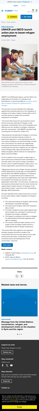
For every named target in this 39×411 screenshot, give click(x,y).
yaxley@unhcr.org (27, 253)
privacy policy (14, 400)
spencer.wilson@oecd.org (13, 259)
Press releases (11, 22)
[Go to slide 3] (22, 335)
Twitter (7, 365)
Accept (19, 407)
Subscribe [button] (6, 381)
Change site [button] (26, 2)
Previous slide (3, 303)
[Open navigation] (2, 11)
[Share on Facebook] (21, 276)
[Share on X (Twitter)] (17, 276)
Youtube (11, 365)
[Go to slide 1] (18, 335)
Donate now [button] (7, 352)
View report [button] (7, 245)
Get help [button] (27, 17)
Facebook (2, 365)
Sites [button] (36, 11)
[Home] (11, 10)
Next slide (36, 303)
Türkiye (23, 6)
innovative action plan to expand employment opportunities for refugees (19, 103)
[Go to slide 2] (20, 335)
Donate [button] (33, 11)
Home (3, 22)
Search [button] (29, 11)
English (16, 6)
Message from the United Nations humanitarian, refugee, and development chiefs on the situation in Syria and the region (18, 325)
